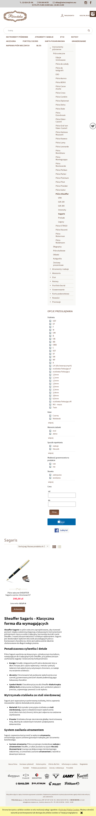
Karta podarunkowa (60, 293)
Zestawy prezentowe (58, 263)
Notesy (55, 281)
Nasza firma (12, 764)
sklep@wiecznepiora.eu (65, 2)
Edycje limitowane (61, 58)
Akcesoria (56, 273)
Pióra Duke (60, 108)
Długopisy (57, 246)
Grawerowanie (58, 289)
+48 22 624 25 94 (61, 800)
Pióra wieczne (59, 53)
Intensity (62, 210)
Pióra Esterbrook (60, 113)
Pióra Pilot (60, 182)
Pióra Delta (60, 104)
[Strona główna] (15, 16)
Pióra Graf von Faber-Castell (62, 126)
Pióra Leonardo (62, 146)
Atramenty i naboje (60, 269)
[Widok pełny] (59, 547)
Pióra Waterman (60, 234)
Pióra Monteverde (61, 164)
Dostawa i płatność (27, 764)
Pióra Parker (61, 174)
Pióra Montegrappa (61, 158)
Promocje (56, 302)
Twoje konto (69, 15)
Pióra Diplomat (62, 100)
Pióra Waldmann (60, 241)
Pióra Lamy (60, 142)
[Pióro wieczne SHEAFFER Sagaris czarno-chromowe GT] (18, 570)
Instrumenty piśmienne (57, 48)
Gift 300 (61, 206)
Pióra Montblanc (60, 151)
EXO (57, 74)
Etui (54, 277)
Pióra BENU (61, 82)
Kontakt (26, 768)
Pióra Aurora (61, 78)
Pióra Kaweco (61, 138)
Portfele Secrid (58, 285)
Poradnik (69, 768)
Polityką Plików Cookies (69, 809)
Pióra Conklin (61, 96)
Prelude (61, 217)
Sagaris (61, 213)
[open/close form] (93, 126)
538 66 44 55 (43, 2)
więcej (50, 422)
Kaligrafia (57, 258)
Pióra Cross (60, 92)
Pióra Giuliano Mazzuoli (62, 133)
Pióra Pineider (62, 186)
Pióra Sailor (61, 190)
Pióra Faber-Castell (61, 120)
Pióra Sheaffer (62, 194)
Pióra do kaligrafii (59, 69)
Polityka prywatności (39, 768)
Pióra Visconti (62, 229)
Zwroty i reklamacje (56, 768)
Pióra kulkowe (59, 250)
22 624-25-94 (27, 2)
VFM (60, 198)
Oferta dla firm (53, 764)
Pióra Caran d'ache (61, 87)
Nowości (56, 298)
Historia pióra (41, 764)
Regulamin (84, 764)
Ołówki (56, 254)
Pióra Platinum (62, 178)
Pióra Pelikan (61, 170)
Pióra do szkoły (62, 64)
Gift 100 (61, 202)
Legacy (61, 221)
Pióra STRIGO (61, 225)
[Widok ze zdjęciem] (54, 547)
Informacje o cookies (70, 764)
